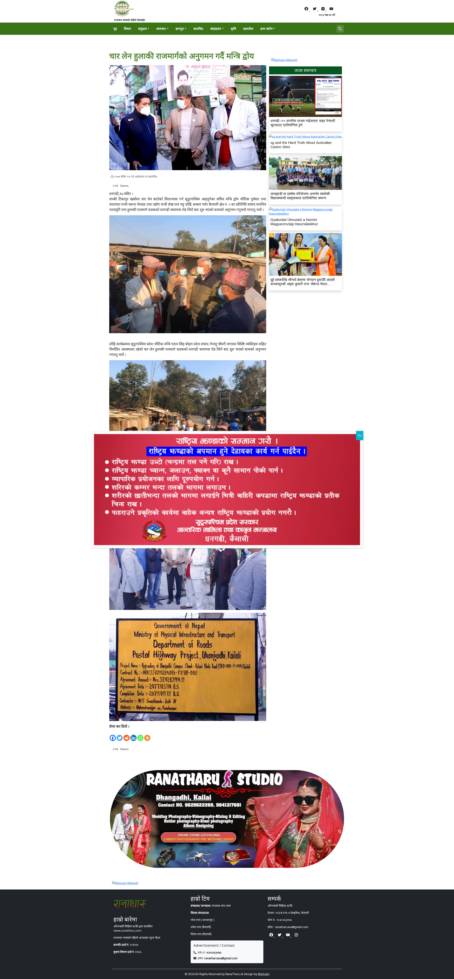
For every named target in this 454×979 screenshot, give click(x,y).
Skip (360, 435)
